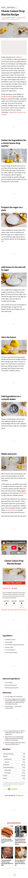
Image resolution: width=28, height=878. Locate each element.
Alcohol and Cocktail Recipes (9, 8)
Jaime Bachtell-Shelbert (9, 18)
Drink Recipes (11, 7)
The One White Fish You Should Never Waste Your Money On (20, 862)
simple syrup (23, 493)
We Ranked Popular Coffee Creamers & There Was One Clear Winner (20, 841)
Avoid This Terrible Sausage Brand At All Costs (7, 840)
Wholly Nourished (6, 96)
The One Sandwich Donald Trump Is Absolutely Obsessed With (7, 862)
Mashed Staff (21, 18)
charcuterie (11, 510)
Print (15, 588)
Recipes (3, 7)
